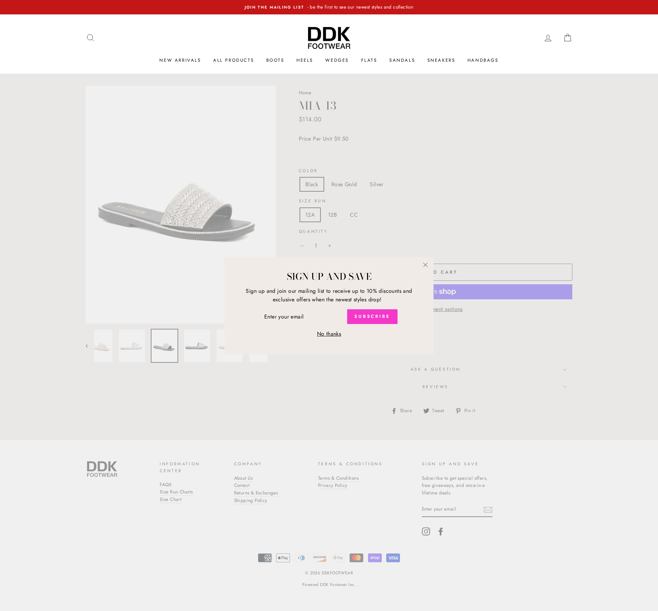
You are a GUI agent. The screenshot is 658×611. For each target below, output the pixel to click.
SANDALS (402, 60)
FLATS (369, 60)
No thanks (329, 334)
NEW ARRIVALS (180, 60)
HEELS (304, 60)
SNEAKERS (441, 60)
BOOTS (275, 60)
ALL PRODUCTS (233, 60)
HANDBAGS (483, 60)
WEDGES (337, 60)
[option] (329, 7)
